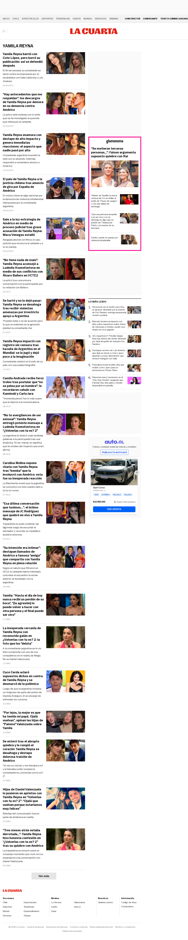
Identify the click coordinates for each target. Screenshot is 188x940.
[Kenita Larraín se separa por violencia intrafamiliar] (129, 240)
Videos (77, 18)
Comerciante (150, 18)
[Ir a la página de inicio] (94, 31)
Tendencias (63, 18)
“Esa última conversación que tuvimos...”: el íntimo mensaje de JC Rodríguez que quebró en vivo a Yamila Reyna (23, 511)
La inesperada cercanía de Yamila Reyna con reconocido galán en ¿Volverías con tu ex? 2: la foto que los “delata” (22, 636)
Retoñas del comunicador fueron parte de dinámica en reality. (21, 815)
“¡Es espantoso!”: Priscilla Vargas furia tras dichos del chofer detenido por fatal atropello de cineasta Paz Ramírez (109, 340)
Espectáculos (30, 18)
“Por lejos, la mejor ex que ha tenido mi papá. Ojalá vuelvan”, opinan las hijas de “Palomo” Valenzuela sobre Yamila (23, 720)
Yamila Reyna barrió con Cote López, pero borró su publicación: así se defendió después (23, 60)
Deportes (47, 18)
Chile (15, 18)
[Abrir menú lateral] (4, 31)
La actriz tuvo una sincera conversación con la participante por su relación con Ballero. (23, 284)
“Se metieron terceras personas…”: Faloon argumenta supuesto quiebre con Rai (113, 152)
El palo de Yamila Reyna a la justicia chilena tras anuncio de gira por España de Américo (23, 185)
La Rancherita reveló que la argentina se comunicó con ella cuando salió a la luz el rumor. (23, 486)
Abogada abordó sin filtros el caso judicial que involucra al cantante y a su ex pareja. (23, 243)
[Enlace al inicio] (114, 141)
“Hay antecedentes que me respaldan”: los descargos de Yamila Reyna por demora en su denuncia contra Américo (23, 102)
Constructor (132, 18)
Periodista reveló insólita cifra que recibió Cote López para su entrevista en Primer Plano (108, 367)
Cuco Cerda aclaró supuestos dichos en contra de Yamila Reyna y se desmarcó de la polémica (23, 678)
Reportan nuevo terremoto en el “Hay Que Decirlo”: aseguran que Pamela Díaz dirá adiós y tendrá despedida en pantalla (107, 381)
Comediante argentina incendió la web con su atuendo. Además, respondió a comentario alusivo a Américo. (21, 160)
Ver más (44, 876)
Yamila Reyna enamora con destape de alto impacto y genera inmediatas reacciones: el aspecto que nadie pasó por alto (22, 142)
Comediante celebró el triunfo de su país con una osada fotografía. (23, 363)
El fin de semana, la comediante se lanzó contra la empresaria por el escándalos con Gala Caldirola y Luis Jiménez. (23, 76)
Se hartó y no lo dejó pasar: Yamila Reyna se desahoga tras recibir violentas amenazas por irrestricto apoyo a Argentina (22, 308)
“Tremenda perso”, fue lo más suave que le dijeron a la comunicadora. (22, 400)
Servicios (100, 18)
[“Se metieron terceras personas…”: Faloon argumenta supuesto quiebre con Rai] (114, 174)
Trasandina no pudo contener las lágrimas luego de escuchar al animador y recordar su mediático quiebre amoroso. (21, 529)
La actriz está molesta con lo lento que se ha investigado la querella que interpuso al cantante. (21, 118)
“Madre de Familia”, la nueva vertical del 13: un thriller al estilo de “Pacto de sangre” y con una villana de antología (104, 201)
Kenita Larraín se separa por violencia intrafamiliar (104, 239)
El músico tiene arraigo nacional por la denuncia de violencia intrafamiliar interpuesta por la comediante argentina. (23, 201)
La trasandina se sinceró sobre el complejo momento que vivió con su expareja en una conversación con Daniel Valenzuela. (23, 856)
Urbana (113, 18)
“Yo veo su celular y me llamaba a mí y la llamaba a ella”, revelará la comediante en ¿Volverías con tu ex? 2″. (23, 771)
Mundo (88, 18)
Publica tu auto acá (114, 452)
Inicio (6, 18)
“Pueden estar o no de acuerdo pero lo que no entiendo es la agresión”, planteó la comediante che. (23, 324)
